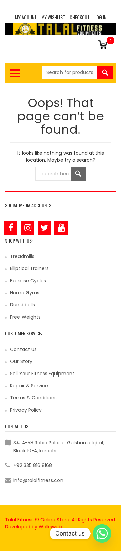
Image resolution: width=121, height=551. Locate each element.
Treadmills (22, 256)
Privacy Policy (26, 410)
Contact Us (23, 349)
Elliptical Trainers (29, 268)
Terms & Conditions (33, 397)
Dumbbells (22, 304)
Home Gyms (24, 292)
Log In (100, 17)
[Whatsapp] (102, 533)
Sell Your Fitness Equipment (42, 373)
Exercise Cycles (28, 280)
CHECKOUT (80, 17)
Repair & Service (29, 385)
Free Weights (25, 317)
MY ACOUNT (26, 17)
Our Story (21, 361)
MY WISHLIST (53, 17)
